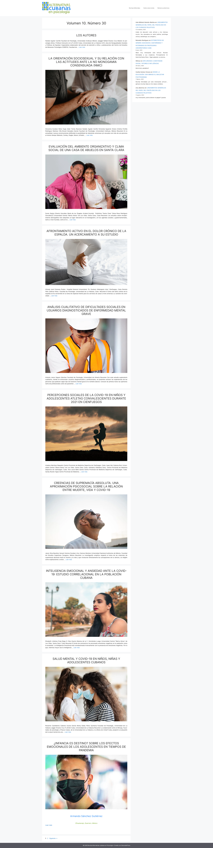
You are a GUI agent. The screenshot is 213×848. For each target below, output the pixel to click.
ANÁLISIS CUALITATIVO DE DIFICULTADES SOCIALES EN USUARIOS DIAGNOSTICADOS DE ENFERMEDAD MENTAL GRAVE (86, 310)
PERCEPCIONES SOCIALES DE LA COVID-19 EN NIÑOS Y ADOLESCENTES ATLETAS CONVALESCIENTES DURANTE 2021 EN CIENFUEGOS (86, 398)
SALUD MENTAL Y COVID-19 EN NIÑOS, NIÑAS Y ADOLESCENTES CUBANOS (86, 660)
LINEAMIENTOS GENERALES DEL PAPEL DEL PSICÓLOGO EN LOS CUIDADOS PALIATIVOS (152, 24)
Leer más (82, 47)
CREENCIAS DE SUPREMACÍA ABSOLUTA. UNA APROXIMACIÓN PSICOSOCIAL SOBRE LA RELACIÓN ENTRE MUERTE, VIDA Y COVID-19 (86, 486)
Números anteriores (163, 8)
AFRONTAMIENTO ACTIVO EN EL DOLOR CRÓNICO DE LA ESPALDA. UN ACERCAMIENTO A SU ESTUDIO (86, 232)
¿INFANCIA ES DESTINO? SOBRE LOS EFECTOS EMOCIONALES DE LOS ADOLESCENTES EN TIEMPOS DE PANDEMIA (86, 746)
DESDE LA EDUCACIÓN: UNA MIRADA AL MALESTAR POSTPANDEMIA (150, 74)
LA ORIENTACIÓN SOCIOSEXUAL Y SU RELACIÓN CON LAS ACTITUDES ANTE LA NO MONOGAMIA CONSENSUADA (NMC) (86, 62)
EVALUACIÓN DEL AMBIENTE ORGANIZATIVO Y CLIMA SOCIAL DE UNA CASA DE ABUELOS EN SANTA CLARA (86, 148)
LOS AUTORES (86, 35)
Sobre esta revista (148, 8)
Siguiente (53, 838)
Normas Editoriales (134, 8)
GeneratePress (125, 845)
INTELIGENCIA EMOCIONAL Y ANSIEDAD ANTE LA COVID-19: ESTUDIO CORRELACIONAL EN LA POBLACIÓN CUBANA (86, 574)
